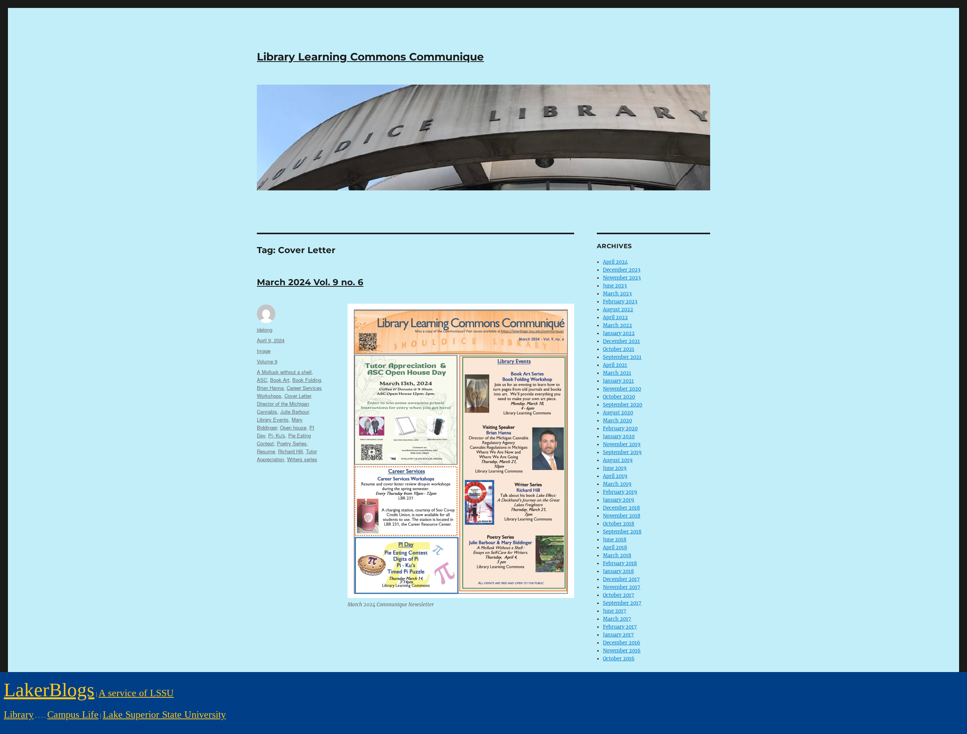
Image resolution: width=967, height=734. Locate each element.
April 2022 (615, 317)
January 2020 (619, 436)
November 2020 (622, 389)
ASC (262, 379)
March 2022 (617, 325)
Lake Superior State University (164, 714)
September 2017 (622, 603)
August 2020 (618, 412)
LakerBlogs (49, 689)
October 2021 (618, 349)
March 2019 (617, 484)
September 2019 (622, 452)
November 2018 (621, 516)
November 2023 (622, 278)
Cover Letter (297, 395)
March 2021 (617, 373)
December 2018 (621, 508)
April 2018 (615, 547)
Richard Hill (290, 451)
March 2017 (617, 619)
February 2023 (620, 301)
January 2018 (618, 571)
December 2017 (621, 579)
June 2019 (615, 468)
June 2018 (614, 539)
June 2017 (614, 611)
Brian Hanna (270, 387)
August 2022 (618, 309)
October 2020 (619, 397)
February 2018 (620, 563)
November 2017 (621, 587)
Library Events (273, 419)
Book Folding (306, 379)
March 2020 (617, 420)
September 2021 (622, 357)
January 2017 (618, 635)
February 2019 (620, 492)
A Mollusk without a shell (284, 371)
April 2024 (615, 262)
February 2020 (620, 428)
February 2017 (620, 627)
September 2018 (622, 531)
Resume (266, 451)
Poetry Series (292, 443)
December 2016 (621, 643)
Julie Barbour (294, 411)
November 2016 (622, 650)
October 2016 (619, 658)
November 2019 (622, 444)
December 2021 (621, 341)
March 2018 (617, 555)
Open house (293, 427)
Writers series (302, 459)
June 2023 (615, 286)
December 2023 (621, 270)
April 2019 (615, 476)
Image (263, 350)
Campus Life (73, 714)
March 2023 (617, 294)
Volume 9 (267, 361)
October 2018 (618, 524)
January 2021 (618, 381)
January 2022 (619, 333)
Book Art (279, 379)
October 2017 (618, 595)
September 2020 (622, 405)
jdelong (264, 329)
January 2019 (618, 500)
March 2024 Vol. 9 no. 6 (310, 282)
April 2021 (615, 365)
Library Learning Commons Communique (370, 56)
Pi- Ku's (276, 435)
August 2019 (618, 460)
